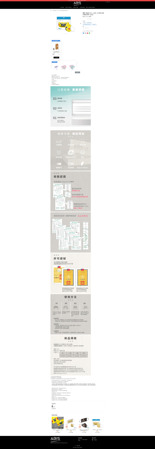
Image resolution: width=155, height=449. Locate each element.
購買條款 (78, 447)
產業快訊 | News (75, 7)
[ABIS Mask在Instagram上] (94, 440)
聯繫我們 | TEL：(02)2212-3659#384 (82, 439)
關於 (73, 447)
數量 (83, 26)
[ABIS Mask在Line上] (95, 440)
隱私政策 (76, 447)
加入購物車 (56, 57)
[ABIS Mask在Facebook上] (92, 440)
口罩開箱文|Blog (82, 7)
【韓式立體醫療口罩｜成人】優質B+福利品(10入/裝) (56, 52)
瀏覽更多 (77, 72)
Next (80, 24)
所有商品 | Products (68, 7)
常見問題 (79, 440)
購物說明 (81, 447)
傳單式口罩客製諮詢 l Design (90, 7)
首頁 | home (62, 7)
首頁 (51, 10)
